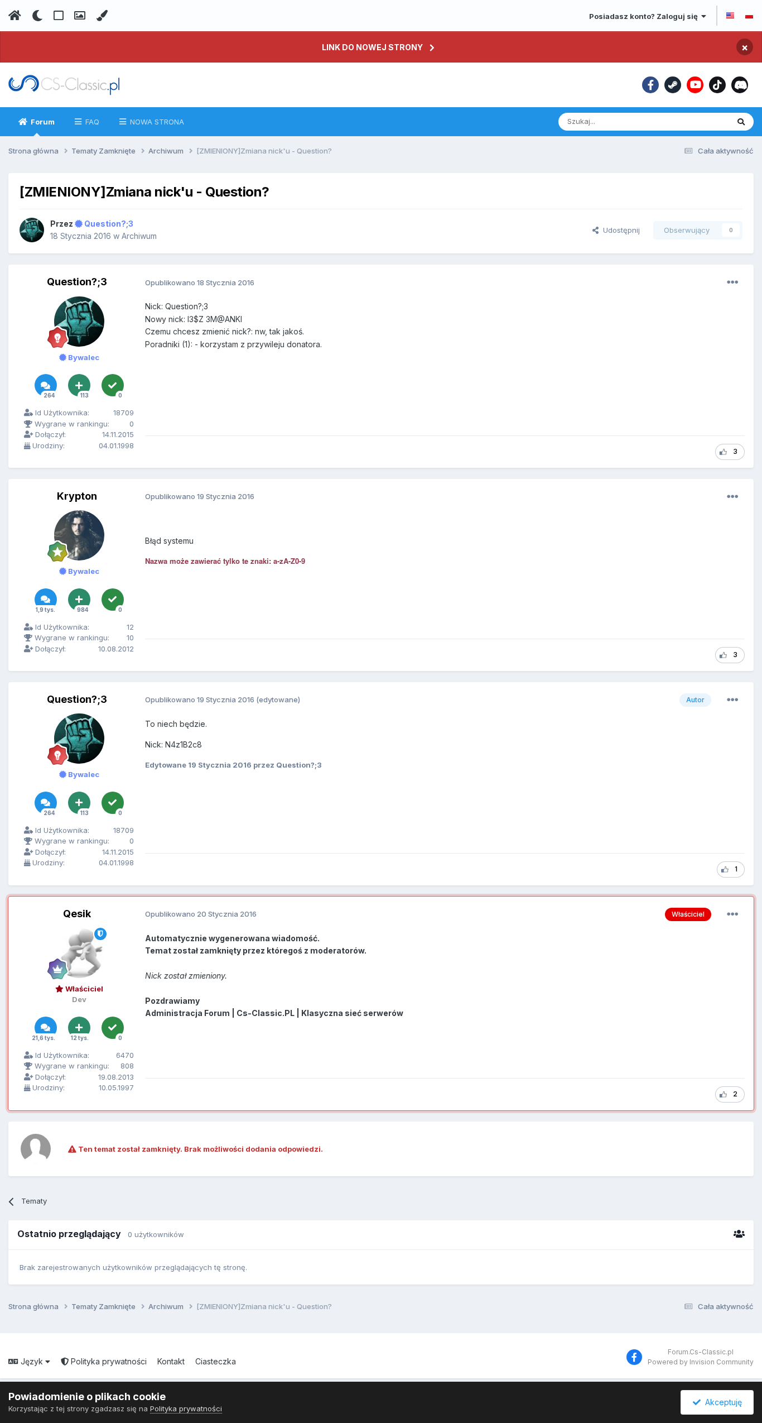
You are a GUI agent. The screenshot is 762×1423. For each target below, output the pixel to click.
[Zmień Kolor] (102, 15)
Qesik (77, 913)
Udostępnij (619, 230)
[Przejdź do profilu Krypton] (79, 535)
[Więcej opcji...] (732, 282)
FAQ (91, 121)
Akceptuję (721, 1402)
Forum (42, 121)
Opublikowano (199, 282)
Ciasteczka (215, 1361)
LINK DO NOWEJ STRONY (372, 47)
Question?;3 (77, 282)
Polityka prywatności (108, 1361)
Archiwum (139, 236)
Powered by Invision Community (701, 1362)
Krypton (77, 496)
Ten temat (696, 121)
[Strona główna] (14, 15)
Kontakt (171, 1361)
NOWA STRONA (156, 121)
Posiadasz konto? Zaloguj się (645, 16)
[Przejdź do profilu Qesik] (79, 953)
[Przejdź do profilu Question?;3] (32, 230)
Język (31, 1361)
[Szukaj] (741, 122)
